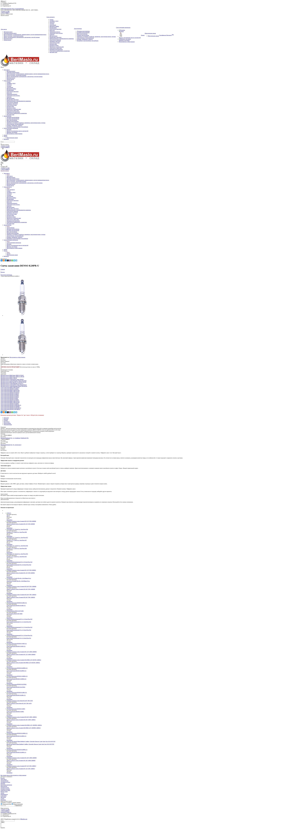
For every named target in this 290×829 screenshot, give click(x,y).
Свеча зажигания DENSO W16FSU (10, 397)
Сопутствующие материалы (11, 128)
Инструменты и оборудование (17, 357)
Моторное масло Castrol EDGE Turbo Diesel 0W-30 (14, 384)
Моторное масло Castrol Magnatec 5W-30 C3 (12, 383)
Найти (2, 822)
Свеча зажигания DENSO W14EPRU (10, 406)
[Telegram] (16, 260)
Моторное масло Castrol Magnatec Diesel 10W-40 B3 (14, 386)
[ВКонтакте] (1, 260)
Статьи (2, 798)
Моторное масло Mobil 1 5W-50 (9, 378)
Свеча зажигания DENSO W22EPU (10, 395)
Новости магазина (18, 804)
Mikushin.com (23, 819)
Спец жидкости (8, 80)
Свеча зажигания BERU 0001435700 (10, 402)
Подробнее (9, 520)
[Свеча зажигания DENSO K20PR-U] (22, 315)
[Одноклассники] (4, 260)
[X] (8, 260)
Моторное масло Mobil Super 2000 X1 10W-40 (12, 376)
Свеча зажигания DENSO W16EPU (10, 399)
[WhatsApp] (12, 260)
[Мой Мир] (6, 260)
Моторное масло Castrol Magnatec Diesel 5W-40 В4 (13, 380)
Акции (5, 135)
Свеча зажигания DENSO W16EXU (10, 393)
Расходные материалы (6, 784)
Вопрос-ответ (4, 791)
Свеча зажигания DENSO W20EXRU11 (11, 405)
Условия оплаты (5, 787)
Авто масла (7, 69)
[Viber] (10, 260)
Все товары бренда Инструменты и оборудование (13, 775)
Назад (8, 174)
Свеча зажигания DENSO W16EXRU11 (11, 408)
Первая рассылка (6, 804)
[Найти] (1, 143)
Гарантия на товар (5, 790)
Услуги (5, 136)
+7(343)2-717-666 (5, 11)
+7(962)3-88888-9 (5, 12)
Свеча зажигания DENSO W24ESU (10, 394)
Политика (3, 799)
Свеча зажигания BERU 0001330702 (10, 387)
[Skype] (14, 260)
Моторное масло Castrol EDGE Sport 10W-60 (12, 379)
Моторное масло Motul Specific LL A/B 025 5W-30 (13, 382)
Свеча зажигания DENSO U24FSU (10, 389)
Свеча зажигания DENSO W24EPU (10, 403)
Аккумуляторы (7, 116)
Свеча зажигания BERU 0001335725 (10, 401)
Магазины (3, 797)
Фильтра (3, 783)
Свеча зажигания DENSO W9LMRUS (10, 409)
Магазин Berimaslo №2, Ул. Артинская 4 (11, 444)
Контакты (6, 139)
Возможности (4, 794)
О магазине (3, 795)
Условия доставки (5, 789)
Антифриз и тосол (5, 782)
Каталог (3, 778)
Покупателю (4, 786)
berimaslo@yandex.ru (6, 812)
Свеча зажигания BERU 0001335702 (10, 391)
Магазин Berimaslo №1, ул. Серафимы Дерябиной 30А (15, 438)
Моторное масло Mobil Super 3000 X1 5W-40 (12, 375)
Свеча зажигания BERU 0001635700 (10, 390)
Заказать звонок (5, 170)
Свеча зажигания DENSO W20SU (9, 398)
